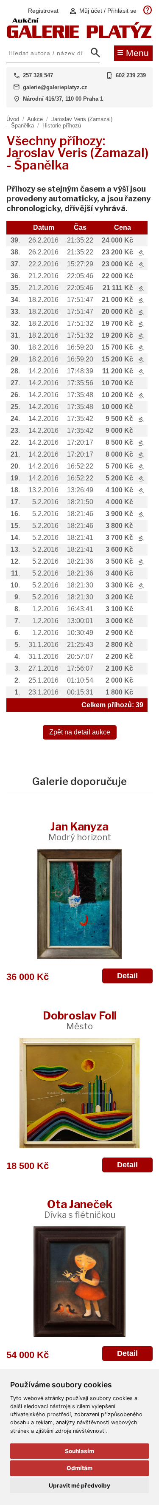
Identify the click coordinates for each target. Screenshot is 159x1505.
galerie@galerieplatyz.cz (55, 87)
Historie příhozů (61, 125)
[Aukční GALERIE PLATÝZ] (79, 36)
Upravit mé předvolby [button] (79, 1485)
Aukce (35, 119)
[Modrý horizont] (79, 904)
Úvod (12, 119)
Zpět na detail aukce (79, 732)
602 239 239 (131, 75)
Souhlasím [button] (79, 1451)
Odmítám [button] (79, 1468)
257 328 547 (38, 75)
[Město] (79, 1093)
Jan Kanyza (79, 831)
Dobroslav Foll (80, 1020)
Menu (133, 52)
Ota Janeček (79, 1208)
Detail (127, 975)
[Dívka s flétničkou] (79, 1281)
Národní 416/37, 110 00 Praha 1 (63, 99)
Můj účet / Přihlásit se (103, 11)
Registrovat (43, 10)
